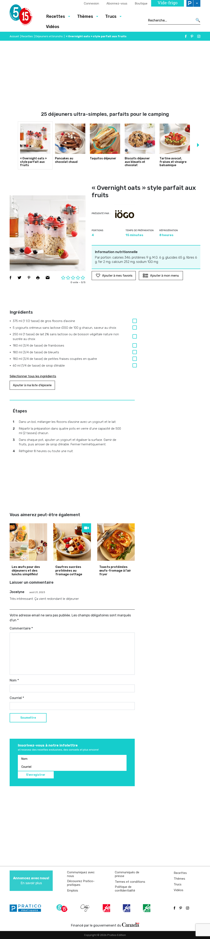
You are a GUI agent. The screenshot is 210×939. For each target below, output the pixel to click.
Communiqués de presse (127, 874)
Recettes (27, 36)
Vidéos (52, 26)
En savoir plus (31, 880)
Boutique (141, 3)
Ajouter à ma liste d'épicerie (32, 385)
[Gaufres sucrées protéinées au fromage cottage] (72, 542)
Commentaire (21, 628)
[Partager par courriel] (48, 277)
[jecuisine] (107, 908)
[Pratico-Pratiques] (27, 908)
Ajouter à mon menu (164, 275)
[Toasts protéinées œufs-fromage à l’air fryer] (116, 542)
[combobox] (170, 20)
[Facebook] (186, 36)
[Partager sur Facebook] (10, 277)
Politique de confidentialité (125, 888)
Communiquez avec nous (81, 874)
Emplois (72, 890)
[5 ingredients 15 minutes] (24, 16)
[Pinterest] (192, 36)
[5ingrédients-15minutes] (62, 908)
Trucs (177, 884)
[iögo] (124, 214)
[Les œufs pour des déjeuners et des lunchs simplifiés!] (28, 542)
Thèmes (179, 878)
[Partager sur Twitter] (19, 277)
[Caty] (86, 908)
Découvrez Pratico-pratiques (81, 883)
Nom (14, 680)
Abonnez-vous (116, 3)
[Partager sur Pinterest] (29, 277)
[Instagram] (198, 36)
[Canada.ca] (130, 924)
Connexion (91, 3)
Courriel (17, 698)
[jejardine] (147, 908)
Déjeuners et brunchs (49, 36)
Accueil (14, 36)
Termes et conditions (130, 882)
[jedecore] (127, 908)
